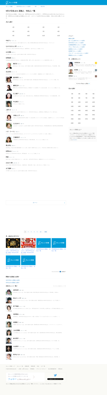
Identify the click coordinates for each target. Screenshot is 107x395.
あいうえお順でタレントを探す (77, 40)
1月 (13, 27)
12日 (93, 102)
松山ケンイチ (17, 298)
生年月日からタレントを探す (76, 42)
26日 (79, 119)
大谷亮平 (16, 346)
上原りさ (8, 109)
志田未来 (16, 290)
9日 (72, 102)
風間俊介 (71, 76)
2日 (79, 93)
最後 (46, 231)
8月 (58, 31)
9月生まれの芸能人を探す (12, 282)
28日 (93, 119)
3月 (43, 27)
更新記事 (33, 366)
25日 (72, 119)
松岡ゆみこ (9, 151)
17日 (72, 110)
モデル (13, 40)
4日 (93, 93)
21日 (72, 114)
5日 (72, 98)
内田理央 (16, 314)
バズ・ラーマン (10, 131)
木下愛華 (8, 168)
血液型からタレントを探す (76, 49)
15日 (86, 106)
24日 (93, 114)
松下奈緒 (16, 306)
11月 (43, 35)
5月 (13, 31)
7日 (86, 98)
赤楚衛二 (16, 322)
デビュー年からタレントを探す (77, 47)
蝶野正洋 (16, 85)
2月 (28, 27)
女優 (13, 52)
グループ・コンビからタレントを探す (78, 53)
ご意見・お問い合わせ (23, 368)
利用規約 (32, 368)
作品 (38, 366)
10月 (28, 35)
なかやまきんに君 (11, 46)
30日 (79, 123)
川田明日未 (77, 62)
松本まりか (16, 354)
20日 (93, 110)
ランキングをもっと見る (82, 83)
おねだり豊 (9, 162)
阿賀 (7, 157)
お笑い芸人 (19, 46)
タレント (13, 71)
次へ (41, 231)
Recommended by (55, 271)
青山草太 (8, 145)
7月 (43, 31)
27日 (86, 119)
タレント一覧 (20, 366)
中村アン (8, 40)
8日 (93, 98)
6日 (79, 98)
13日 (72, 106)
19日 (86, 110)
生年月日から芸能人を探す (13, 280)
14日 (79, 106)
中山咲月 (16, 101)
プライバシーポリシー (41, 368)
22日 (79, 114)
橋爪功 (15, 63)
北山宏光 (8, 71)
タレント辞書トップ (10, 366)
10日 (79, 102)
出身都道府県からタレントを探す (77, 44)
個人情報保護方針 (52, 368)
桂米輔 (76, 69)
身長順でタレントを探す (75, 51)
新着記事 (27, 366)
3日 (86, 93)
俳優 (19, 63)
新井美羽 (16, 77)
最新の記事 (71, 38)
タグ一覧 (43, 366)
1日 (72, 93)
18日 (79, 110)
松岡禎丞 (8, 58)
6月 (28, 31)
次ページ (35, 202)
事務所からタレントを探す (76, 55)
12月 (58, 35)
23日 (86, 114)
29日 (72, 123)
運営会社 (60, 368)
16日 (93, 106)
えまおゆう (16, 123)
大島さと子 (16, 115)
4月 (58, 27)
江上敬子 (16, 93)
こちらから (74, 139)
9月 (13, 35)
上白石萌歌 (16, 330)
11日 (86, 102)
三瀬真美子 (16, 137)
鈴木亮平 (16, 338)
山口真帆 (8, 52)
